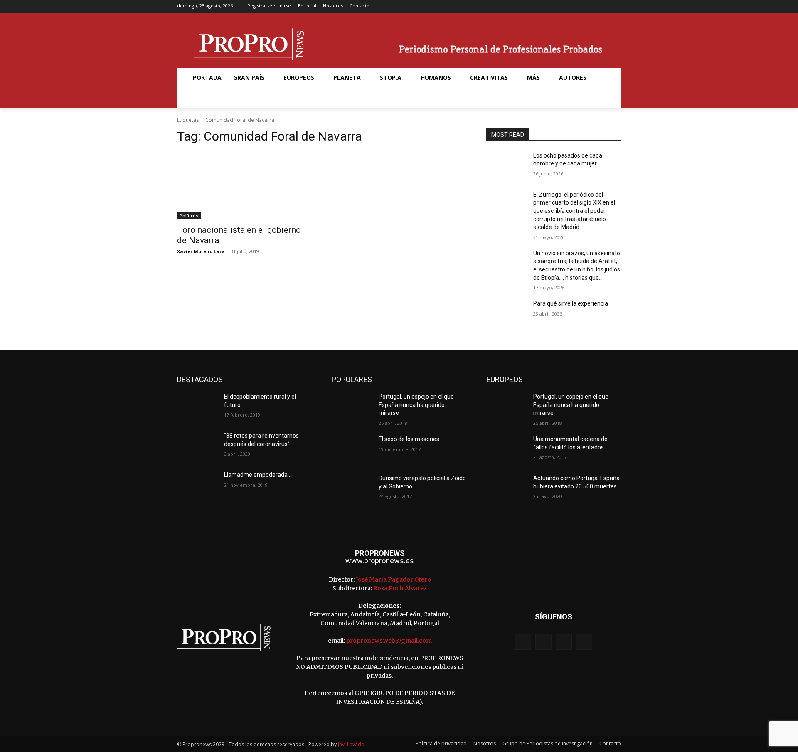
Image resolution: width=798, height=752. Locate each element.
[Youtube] (615, 6)
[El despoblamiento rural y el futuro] (197, 407)
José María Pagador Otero (393, 579)
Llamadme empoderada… (257, 474)
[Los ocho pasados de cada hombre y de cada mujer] (506, 166)
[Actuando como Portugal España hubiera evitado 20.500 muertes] (506, 488)
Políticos (189, 216)
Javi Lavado (351, 744)
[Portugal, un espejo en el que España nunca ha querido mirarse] (352, 407)
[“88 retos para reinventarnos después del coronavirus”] (197, 446)
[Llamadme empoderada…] (197, 485)
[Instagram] (589, 6)
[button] (197, 98)
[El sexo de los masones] (352, 449)
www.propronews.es (379, 560)
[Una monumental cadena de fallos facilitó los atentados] (506, 449)
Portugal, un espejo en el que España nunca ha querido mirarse (416, 404)
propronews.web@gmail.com (389, 640)
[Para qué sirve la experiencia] (506, 314)
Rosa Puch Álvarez (400, 588)
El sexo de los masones (409, 439)
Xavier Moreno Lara (201, 251)
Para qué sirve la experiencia (570, 303)
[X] (602, 6)
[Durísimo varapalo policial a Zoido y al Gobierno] (352, 488)
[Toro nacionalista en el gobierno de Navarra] (244, 185)
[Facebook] (576, 6)
